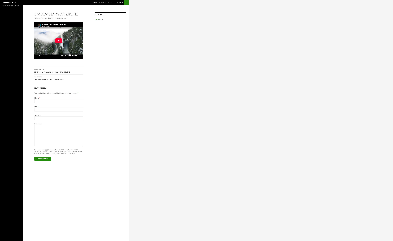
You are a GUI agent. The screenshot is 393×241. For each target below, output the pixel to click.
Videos (110, 2)
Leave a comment (62, 18)
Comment (37, 124)
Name (37, 98)
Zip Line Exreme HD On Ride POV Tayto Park (49, 78)
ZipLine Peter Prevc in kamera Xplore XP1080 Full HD (52, 71)
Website (37, 115)
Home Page (102, 2)
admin (51, 18)
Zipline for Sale (9, 2)
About (95, 2)
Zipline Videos (119, 2)
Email (36, 106)
